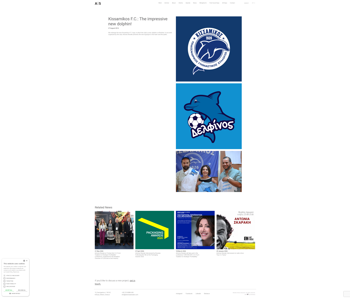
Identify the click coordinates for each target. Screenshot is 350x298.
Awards (188, 3)
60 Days (224, 3)
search (246, 3)
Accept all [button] (8, 290)
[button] (15, 293)
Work (160, 3)
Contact (232, 3)
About (174, 3)
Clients (181, 3)
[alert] (15, 277)
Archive (167, 3)
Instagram (179, 293)
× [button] (26, 260)
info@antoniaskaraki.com (130, 295)
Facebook (189, 293)
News (195, 3)
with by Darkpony (250, 294)
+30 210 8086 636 (128, 292)
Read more (16, 272)
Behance (207, 293)
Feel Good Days (214, 3)
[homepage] (107, 3)
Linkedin (198, 293)
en (253, 3)
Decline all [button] (22, 290)
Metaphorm (203, 3)
